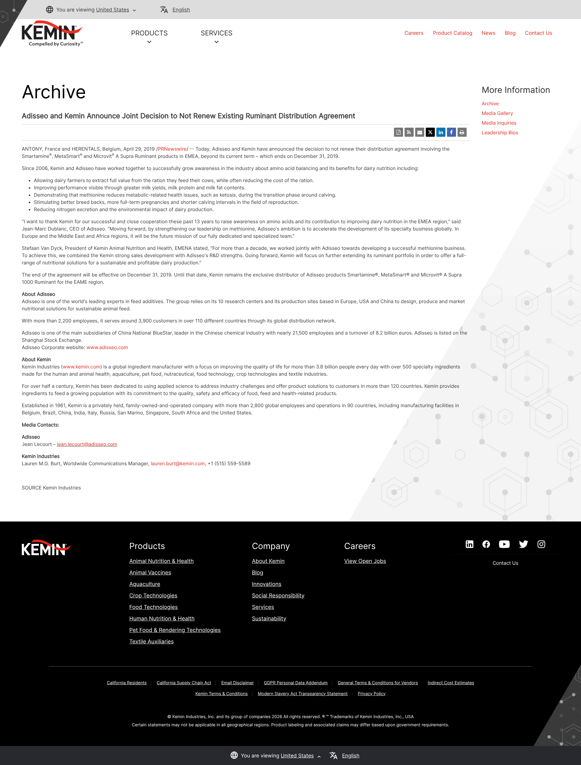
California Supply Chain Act (184, 682)
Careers (414, 33)
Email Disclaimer (237, 682)
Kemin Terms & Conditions (221, 693)
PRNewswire (172, 149)
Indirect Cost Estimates (451, 682)
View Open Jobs (365, 561)
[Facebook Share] (451, 132)
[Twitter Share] (430, 132)
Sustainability (269, 619)
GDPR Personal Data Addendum (296, 682)
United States (112, 10)
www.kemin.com (81, 367)
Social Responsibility (278, 596)
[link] (52, 33)
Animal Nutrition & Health (161, 561)
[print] (462, 132)
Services (263, 607)
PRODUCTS (149, 33)
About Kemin (268, 561)
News (488, 33)
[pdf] (398, 132)
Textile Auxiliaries (151, 642)
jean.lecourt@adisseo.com (87, 444)
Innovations (266, 584)
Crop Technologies (153, 596)
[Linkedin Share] (440, 132)
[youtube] (504, 544)
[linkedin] (469, 544)
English (181, 10)
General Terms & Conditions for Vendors (378, 682)
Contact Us (538, 33)
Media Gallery (497, 113)
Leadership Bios (500, 132)
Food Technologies (153, 607)
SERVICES (216, 33)
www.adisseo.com (107, 347)
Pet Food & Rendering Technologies (175, 630)
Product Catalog (452, 33)
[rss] (409, 132)
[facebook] (486, 544)
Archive (490, 103)
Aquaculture (144, 584)
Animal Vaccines (150, 573)
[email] (419, 132)
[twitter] (523, 544)
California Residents (126, 682)
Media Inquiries (499, 123)
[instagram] (541, 544)
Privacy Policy (372, 693)
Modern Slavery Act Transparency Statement (303, 693)
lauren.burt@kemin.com (178, 463)
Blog (510, 33)
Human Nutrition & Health (162, 619)
